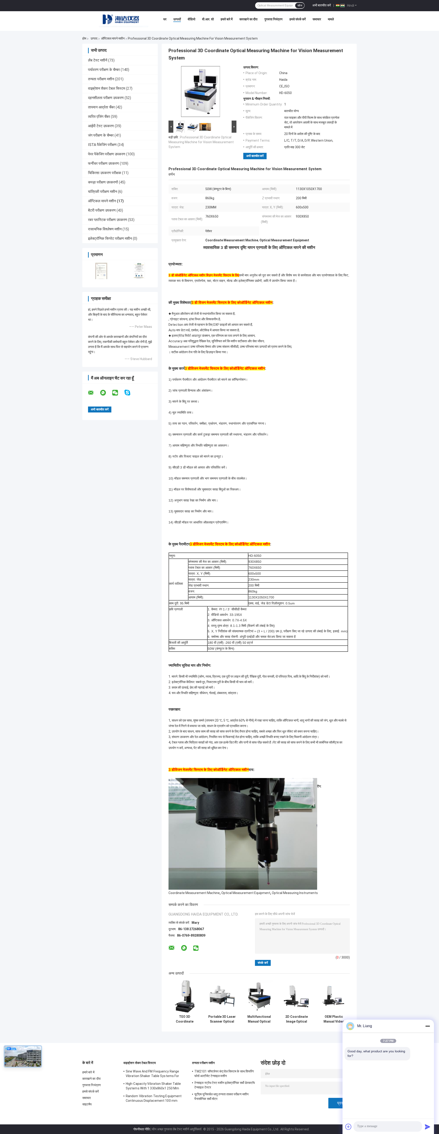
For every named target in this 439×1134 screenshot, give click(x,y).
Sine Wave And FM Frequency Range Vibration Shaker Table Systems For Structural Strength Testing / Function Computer (154, 1074)
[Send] (427, 1127)
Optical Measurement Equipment (245, 893)
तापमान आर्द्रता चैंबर (101, 107)
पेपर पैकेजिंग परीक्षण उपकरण (106, 154)
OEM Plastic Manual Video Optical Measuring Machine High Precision (334, 1019)
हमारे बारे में (227, 19)
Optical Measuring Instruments (295, 893)
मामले (331, 19)
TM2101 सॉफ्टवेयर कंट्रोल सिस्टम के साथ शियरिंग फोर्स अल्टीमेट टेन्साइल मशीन (224, 1073)
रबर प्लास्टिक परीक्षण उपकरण (107, 220)
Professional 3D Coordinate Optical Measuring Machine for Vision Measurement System (201, 142)
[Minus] (427, 1026)
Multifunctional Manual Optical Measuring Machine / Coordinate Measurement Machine (259, 1019)
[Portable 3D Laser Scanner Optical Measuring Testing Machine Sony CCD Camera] (222, 996)
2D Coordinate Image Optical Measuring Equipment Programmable (296, 1019)
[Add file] (348, 1127)
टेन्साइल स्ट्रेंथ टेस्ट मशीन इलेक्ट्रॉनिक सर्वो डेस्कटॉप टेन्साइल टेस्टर (224, 1085)
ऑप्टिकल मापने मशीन (113, 38)
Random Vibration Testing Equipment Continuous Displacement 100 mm (154, 1098)
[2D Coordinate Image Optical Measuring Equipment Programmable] (296, 996)
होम (84, 38)
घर (164, 19)
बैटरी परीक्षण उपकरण (102, 210)
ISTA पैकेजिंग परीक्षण (102, 145)
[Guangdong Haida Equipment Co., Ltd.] (124, 20)
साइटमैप (87, 1104)
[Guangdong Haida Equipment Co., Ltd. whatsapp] (106, 392)
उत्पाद (94, 38)
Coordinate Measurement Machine (194, 893)
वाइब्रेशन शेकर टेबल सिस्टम (106, 88)
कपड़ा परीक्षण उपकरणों (103, 182)
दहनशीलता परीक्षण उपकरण (106, 98)
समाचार (317, 19)
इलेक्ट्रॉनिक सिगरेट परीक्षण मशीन (110, 238)
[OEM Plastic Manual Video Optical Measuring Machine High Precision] (334, 996)
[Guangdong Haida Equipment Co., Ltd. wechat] (118, 392)
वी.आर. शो (208, 19)
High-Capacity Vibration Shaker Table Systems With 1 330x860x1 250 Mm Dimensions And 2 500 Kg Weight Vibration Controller (153, 1086)
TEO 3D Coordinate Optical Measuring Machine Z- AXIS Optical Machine (184, 1019)
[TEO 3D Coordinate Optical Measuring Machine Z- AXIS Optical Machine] (185, 996)
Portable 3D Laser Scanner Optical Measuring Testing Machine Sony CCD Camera (222, 1019)
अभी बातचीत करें (321, 5)
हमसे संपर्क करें (297, 19)
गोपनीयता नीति (141, 1129)
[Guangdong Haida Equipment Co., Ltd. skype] (130, 392)
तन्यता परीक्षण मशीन (101, 79)
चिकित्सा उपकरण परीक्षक (104, 173)
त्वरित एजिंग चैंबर (99, 116)
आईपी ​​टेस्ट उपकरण (101, 126)
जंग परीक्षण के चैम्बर (101, 135)
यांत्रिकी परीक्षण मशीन (102, 191)
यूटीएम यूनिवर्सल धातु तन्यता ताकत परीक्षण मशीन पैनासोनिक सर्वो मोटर (221, 1096)
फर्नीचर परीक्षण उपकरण (103, 163)
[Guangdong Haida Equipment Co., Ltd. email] (93, 392)
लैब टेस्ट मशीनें (97, 60)
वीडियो (191, 19)
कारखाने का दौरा (248, 19)
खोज (299, 5)
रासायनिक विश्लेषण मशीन (105, 229)
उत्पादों (177, 19)
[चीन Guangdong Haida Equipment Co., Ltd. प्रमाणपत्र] (101, 270)
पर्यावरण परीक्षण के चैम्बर (104, 69)
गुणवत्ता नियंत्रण (273, 19)
